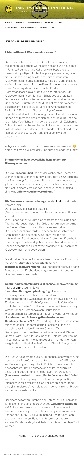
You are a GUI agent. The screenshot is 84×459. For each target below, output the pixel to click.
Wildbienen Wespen (27, 27)
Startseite (8, 22)
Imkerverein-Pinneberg (44, 8)
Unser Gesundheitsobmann (48, 435)
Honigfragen (49, 22)
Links (52, 27)
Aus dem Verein (10, 27)
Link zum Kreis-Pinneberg (46, 84)
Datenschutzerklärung (11, 454)
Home (22, 435)
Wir (60, 22)
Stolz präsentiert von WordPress (31, 454)
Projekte (43, 27)
